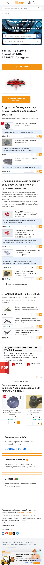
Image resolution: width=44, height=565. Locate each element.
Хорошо (36, 563)
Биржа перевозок (9, 547)
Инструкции (18, 542)
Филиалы (5, 544)
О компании (6, 542)
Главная (6, 13)
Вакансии (29, 542)
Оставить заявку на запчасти (16, 99)
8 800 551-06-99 (15, 448)
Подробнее (29, 562)
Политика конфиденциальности (23, 544)
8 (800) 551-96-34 (27, 512)
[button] (15, 284)
